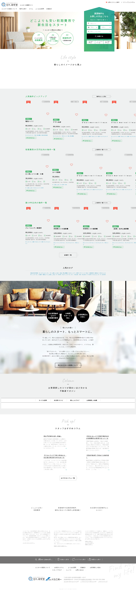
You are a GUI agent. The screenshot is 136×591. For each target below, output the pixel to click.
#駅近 (44, 286)
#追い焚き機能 (37, 136)
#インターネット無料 (88, 138)
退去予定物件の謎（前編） (53, 447)
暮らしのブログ (74, 411)
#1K (68, 191)
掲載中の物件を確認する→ (60, 557)
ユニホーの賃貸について (9, 8)
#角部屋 (91, 284)
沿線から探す (64, 571)
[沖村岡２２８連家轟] (68, 236)
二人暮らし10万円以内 (53, 79)
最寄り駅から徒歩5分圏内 (68, 79)
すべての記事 (43, 411)
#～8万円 (58, 286)
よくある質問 (40, 8)
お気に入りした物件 (114, 2)
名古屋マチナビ (58, 411)
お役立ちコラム (59, 578)
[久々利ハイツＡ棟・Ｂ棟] (38, 178)
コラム (31, 8)
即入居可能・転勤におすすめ (82, 79)
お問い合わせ (80, 581)
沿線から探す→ (89, 552)
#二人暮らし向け (51, 286)
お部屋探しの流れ (95, 578)
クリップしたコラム (129, 2)
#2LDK (76, 286)
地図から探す (96, 571)
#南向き (96, 284)
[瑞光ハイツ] (38, 122)
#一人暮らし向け (29, 192)
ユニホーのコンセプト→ (29, 554)
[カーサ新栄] (68, 178)
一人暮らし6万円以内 (39, 79)
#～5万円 (41, 192)
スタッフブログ (57, 581)
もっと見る (101, 96)
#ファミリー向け (84, 284)
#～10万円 (103, 286)
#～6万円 (65, 191)
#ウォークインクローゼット (61, 252)
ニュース (68, 581)
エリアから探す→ (89, 554)
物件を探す (23, 8)
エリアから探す (80, 571)
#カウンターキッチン (68, 286)
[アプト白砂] (68, 122)
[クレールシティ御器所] (38, 236)
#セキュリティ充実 (10, 138)
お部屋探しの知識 (92, 411)
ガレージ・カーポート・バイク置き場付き (97, 79)
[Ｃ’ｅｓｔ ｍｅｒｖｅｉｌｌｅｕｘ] (97, 122)
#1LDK (84, 286)
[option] (39, 77)
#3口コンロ (66, 136)
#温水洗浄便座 (44, 136)
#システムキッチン (30, 136)
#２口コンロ (36, 192)
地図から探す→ (89, 555)
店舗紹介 (49, 8)
